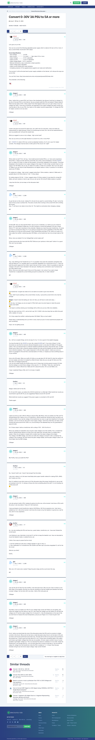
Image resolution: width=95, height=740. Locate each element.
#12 (64, 409)
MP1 (14, 194)
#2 (64, 36)
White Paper (41, 727)
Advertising (29, 719)
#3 (64, 93)
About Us (9, 719)
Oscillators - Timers (56, 725)
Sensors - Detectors (71, 725)
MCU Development (56, 717)
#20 (64, 626)
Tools (23, 6)
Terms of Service (77, 738)
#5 (64, 152)
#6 (64, 194)
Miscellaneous (55, 720)
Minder (19, 677)
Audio (53, 715)
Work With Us (22, 719)
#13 (64, 451)
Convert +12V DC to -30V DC (21, 669)
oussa (14, 670)
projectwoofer (16, 683)
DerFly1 (15, 523)
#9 (64, 283)
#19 (64, 603)
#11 (64, 382)
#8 (64, 255)
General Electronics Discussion (27, 670)
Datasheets (40, 6)
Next (25, 31)
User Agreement (85, 738)
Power (53, 722)
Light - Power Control (72, 722)
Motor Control (70, 720)
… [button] (17, 31)
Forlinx (14, 691)
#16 (64, 523)
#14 (64, 466)
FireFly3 (15, 381)
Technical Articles (42, 722)
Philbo (19, 685)
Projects (40, 720)
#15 (64, 496)
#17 (64, 562)
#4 (64, 120)
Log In (84, 2)
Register (76, 2)
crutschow (21, 700)
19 (20, 31)
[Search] (70, 3)
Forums (17, 6)
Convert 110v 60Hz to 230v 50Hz (22, 674)
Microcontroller (70, 717)
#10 (64, 333)
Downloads (41, 730)
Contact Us (14, 719)
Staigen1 (15, 93)
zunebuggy (15, 698)
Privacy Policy (70, 738)
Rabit (14, 676)
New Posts (22, 25)
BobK (19, 671)
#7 (64, 218)
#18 (64, 581)
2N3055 (14, 142)
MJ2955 (40, 343)
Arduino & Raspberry (71, 715)
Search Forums (13, 25)
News (40, 715)
